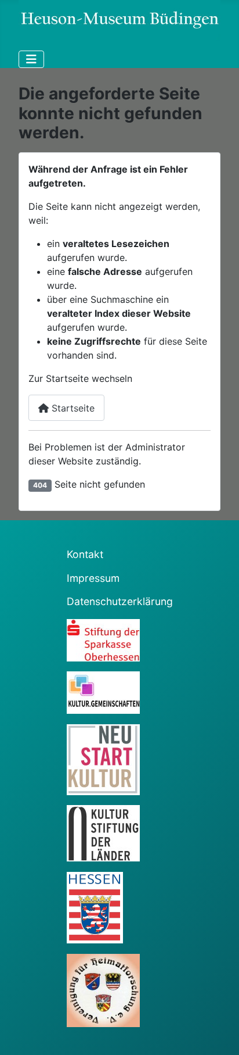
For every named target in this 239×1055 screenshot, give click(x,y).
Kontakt (85, 554)
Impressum (93, 578)
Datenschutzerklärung (120, 601)
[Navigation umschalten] (31, 59)
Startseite (72, 408)
